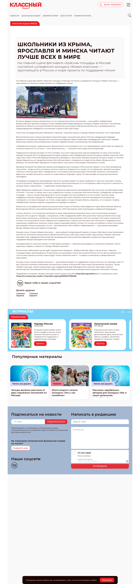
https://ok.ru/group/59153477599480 (60, 276)
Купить (40, 343)
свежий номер (50, 16)
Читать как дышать (21, 384)
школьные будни (30, 16)
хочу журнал (112, 4)
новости (14, 16)
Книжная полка (82, 16)
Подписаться (56, 421)
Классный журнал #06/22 (24, 23)
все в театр (66, 16)
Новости (57, 384)
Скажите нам (20, 448)
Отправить (100, 466)
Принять (107, 580)
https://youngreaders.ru (86, 274)
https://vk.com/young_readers (29, 276)
